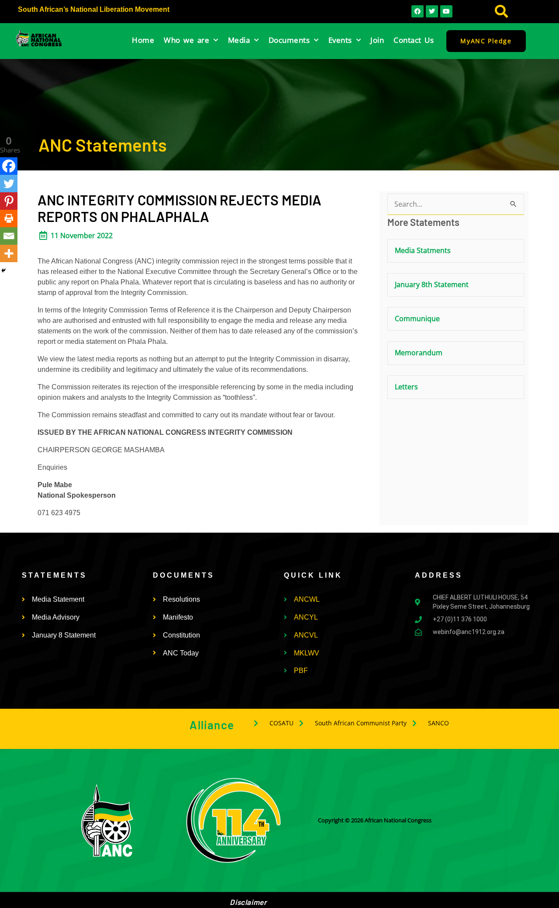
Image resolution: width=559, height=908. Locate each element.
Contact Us (413, 40)
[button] (501, 11)
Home (143, 40)
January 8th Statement (432, 284)
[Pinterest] (8, 201)
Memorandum (418, 352)
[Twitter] (8, 183)
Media (239, 40)
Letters (406, 387)
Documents (289, 40)
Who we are (186, 40)
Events (340, 40)
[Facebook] (8, 166)
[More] (8, 253)
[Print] (8, 218)
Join (377, 40)
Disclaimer (248, 902)
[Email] (8, 236)
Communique (417, 318)
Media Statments (423, 250)
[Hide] (3, 270)
